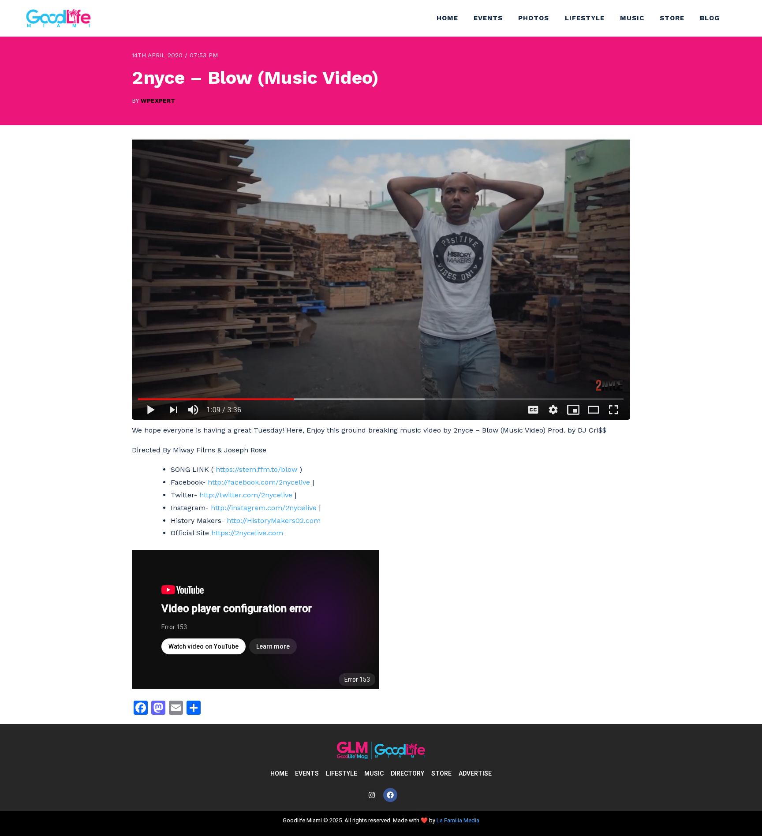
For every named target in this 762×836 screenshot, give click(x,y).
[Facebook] (390, 795)
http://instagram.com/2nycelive (264, 508)
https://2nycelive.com (247, 533)
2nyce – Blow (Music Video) (255, 77)
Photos (533, 18)
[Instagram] (372, 795)
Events (488, 18)
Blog (710, 18)
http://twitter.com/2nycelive (245, 495)
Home (447, 18)
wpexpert (158, 100)
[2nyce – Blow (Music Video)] (381, 417)
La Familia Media (458, 820)
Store (672, 18)
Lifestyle (585, 18)
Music (632, 18)
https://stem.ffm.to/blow (256, 469)
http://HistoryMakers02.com (274, 520)
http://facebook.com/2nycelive (259, 482)
